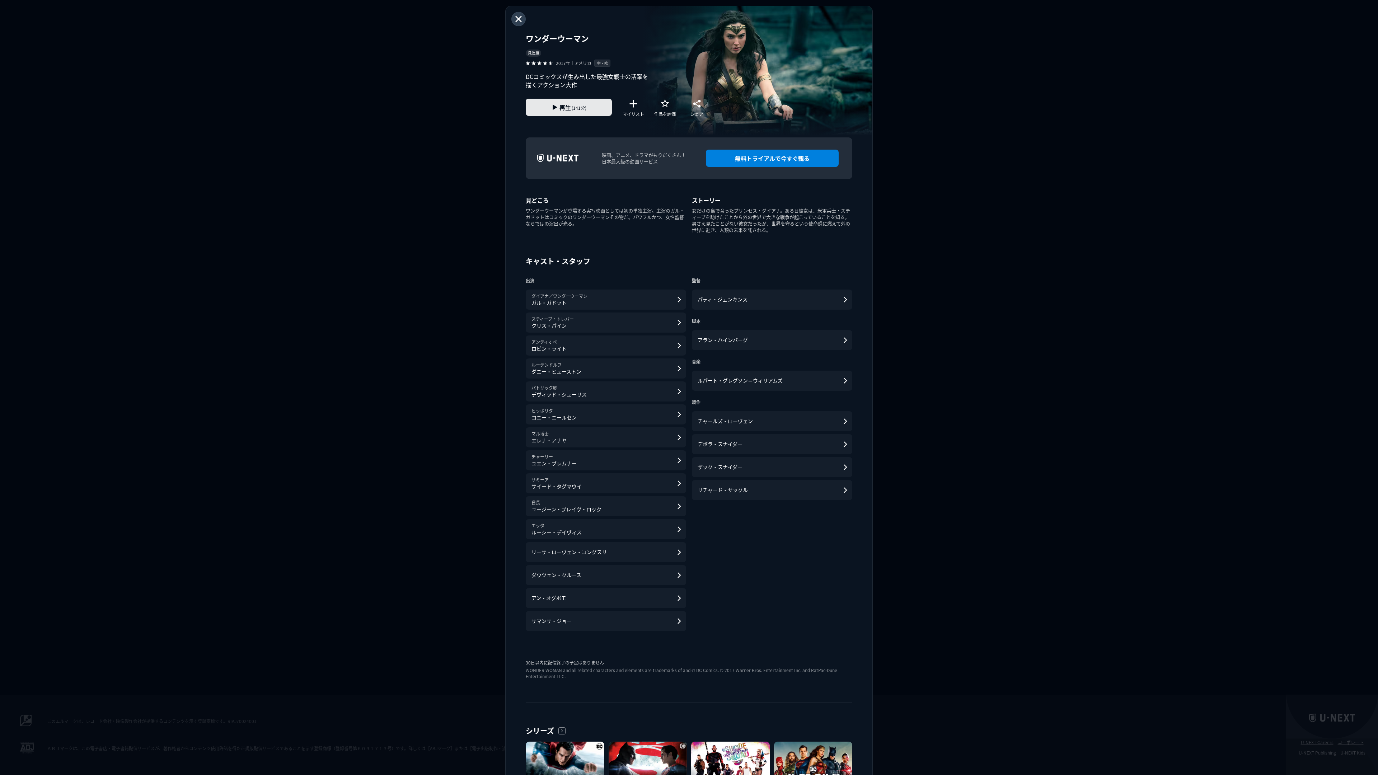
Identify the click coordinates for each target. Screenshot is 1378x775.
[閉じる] (518, 19)
